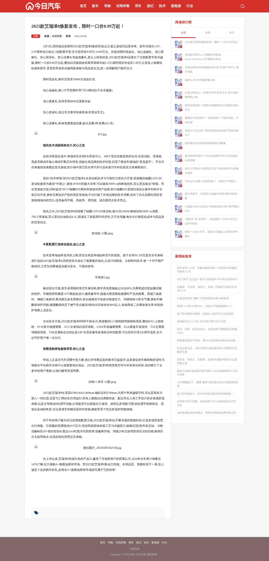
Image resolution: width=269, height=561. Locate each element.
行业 (189, 6)
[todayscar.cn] (48, 5)
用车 (138, 6)
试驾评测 (122, 6)
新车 (95, 6)
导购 (107, 6)
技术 (162, 6)
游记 (150, 6)
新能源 (176, 6)
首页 (83, 6)
